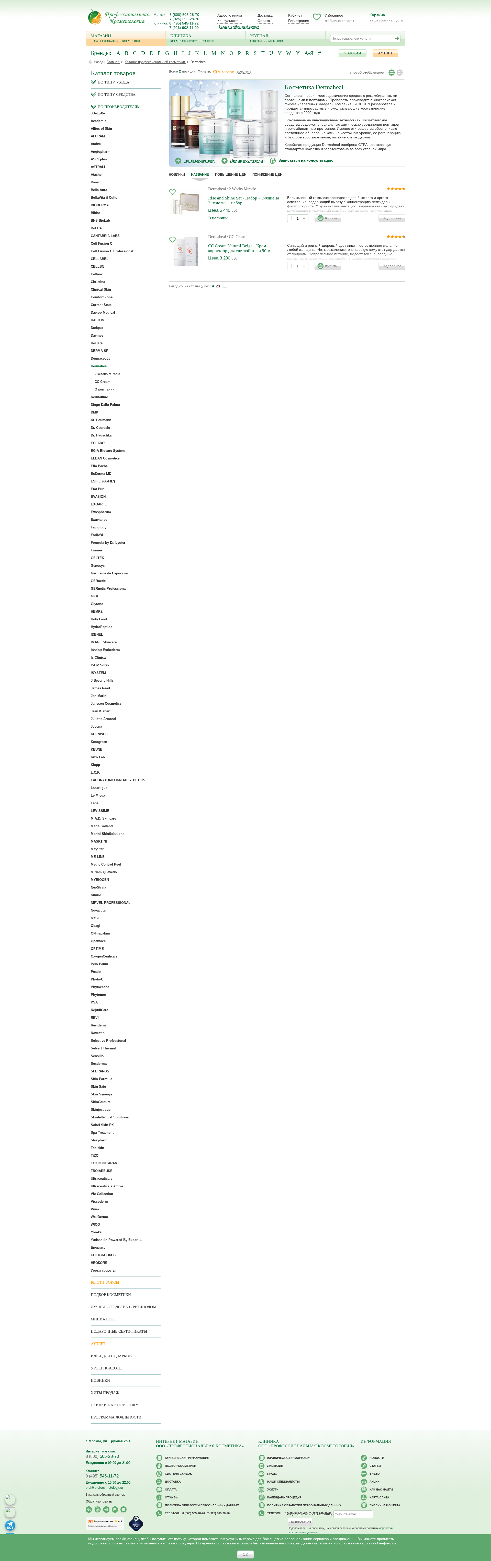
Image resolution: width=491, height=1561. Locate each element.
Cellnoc (97, 274)
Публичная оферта (385, 1505)
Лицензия (275, 1465)
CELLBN (97, 266)
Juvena (96, 726)
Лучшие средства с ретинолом (123, 1307)
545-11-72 (102, 1476)
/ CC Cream (236, 236)
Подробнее (392, 218)
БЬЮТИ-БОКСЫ (104, 1255)
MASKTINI (99, 841)
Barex (95, 182)
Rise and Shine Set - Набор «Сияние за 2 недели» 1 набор (243, 200)
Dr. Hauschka (101, 435)
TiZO (94, 1155)
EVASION (98, 497)
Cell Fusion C (101, 243)
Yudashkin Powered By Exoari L (116, 1240)
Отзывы (171, 1497)
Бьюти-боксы (105, 1282)
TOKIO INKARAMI (105, 1163)
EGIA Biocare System (108, 451)
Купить (331, 218)
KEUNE (96, 749)
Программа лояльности (116, 1417)
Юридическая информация (187, 1457)
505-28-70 (102, 1456)
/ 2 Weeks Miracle (241, 189)
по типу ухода (113, 82)
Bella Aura (99, 190)
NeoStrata (98, 887)
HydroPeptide (101, 627)
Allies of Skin (101, 129)
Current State (101, 305)
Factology (98, 527)
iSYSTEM (98, 673)
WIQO (95, 1224)
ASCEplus (99, 159)
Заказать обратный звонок (239, 26)
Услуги (272, 1489)
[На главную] (119, 16)
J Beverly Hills (102, 680)
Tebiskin (97, 1148)
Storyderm (99, 1140)
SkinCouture (100, 1102)
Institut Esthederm (105, 650)
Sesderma (99, 1064)
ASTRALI (98, 167)
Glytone (97, 604)
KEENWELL (100, 734)
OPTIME (97, 949)
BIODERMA (100, 205)
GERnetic (98, 581)
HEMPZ (97, 611)
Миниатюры (104, 1319)
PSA (94, 1002)
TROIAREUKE (102, 1171)
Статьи (375, 1465)
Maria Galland (102, 826)
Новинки (177, 174)
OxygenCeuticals (104, 956)
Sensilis (97, 1056)
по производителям (119, 107)
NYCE (95, 918)
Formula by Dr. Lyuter (108, 543)
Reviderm (98, 1025)
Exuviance (99, 520)
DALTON (97, 320)
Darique (97, 328)
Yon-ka (96, 1232)
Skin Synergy (101, 1094)
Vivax (95, 1209)
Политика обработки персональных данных (202, 1505)
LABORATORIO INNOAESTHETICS (118, 780)
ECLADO (98, 443)
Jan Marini (99, 696)
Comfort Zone (102, 297)
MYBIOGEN (100, 880)
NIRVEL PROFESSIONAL (110, 903)
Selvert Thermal (103, 1048)
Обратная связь (99, 1501)
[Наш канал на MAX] (123, 1509)
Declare (97, 343)
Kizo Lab (98, 757)
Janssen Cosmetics (106, 703)
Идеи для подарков (111, 1356)
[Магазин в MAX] (10, 1512)
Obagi (95, 926)
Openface (98, 941)
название (200, 174)
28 (218, 286)
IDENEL (97, 634)
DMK (94, 412)
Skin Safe (98, 1087)
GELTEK (97, 558)
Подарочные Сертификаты (119, 1331)
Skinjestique (100, 1109)
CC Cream (102, 382)
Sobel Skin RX (102, 1125)
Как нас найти (381, 1489)
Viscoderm (99, 1201)
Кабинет (295, 15)
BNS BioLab (100, 220)
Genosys (98, 565)
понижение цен (267, 174)
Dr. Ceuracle (100, 428)
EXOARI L (99, 504)
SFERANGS (100, 1071)
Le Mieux (98, 795)
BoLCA (96, 228)
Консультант (227, 21)
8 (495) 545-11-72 (184, 23)
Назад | (99, 62)
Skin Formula (101, 1079)
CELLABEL (99, 259)
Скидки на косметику (114, 1405)
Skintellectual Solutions (110, 1117)
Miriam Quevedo (104, 872)
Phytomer (98, 995)
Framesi (97, 550)
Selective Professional (108, 1041)
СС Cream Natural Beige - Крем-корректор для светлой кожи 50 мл (240, 248)
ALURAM (98, 136)
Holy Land (99, 619)
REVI (95, 1018)
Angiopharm (100, 151)
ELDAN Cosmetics (105, 458)
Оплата (264, 21)
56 (224, 286)
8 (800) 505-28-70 (184, 15)
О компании (105, 389)
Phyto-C (97, 979)
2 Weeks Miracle (107, 374)
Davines (97, 335)
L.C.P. (95, 772)
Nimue (96, 895)
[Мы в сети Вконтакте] (89, 1509)
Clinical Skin (101, 289)
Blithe (95, 213)
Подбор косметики (111, 1295)
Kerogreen (99, 742)
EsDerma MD (101, 474)
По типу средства (117, 94)
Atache (96, 174)
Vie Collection (102, 1194)
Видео (375, 1473)
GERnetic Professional (109, 588)
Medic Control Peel (106, 864)
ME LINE (98, 857)
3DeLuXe (98, 113)
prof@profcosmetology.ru (104, 1487)
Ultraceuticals (101, 1178)
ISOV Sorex (100, 665)
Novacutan (99, 910)
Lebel (95, 803)
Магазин (115, 38)
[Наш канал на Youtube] (97, 1509)
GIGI (94, 596)
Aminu (96, 144)
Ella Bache (99, 466)
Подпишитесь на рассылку (310, 1514)
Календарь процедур (284, 1497)
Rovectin (98, 1033)
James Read (100, 688)
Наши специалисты (283, 1481)
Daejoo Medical (103, 312)
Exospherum (101, 512)
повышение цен (230, 174)
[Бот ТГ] (10, 1525)
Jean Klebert (100, 711)
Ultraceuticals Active (107, 1186)
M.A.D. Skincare (103, 818)
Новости (377, 1457)
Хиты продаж (105, 1393)
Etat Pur (97, 489)
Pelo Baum (99, 964)
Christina (98, 282)
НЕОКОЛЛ (99, 1263)
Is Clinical (99, 657)
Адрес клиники (229, 15)
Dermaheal (217, 189)
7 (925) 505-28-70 (184, 19)
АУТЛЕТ (385, 53)
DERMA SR (99, 351)
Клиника (192, 38)
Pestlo (96, 972)
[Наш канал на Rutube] (115, 1509)
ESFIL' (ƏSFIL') (103, 481)
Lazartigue (99, 788)
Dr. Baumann (101, 420)
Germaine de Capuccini (109, 573)
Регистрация (298, 21)
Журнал (266, 38)
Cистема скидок (178, 1473)
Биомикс (98, 1247)
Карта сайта (379, 1497)
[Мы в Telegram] (106, 1509)
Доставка (265, 15)
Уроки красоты (103, 1270)
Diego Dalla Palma (105, 405)
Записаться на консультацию (305, 160)
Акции (375, 1481)
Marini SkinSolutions (107, 834)
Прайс (272, 1473)
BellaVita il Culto (104, 197)
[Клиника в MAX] (10, 1500)
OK (245, 1554)
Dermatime (99, 397)
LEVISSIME (100, 811)
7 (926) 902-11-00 (184, 28)
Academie (98, 121)
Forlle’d (97, 535)
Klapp (95, 765)
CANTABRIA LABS (105, 236)
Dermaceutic (100, 358)
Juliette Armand (103, 719)
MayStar (97, 849)
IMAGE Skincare (104, 642)
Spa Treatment (102, 1132)
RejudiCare (99, 1010)
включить (244, 71)
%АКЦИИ (352, 53)
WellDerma (99, 1217)
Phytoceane (100, 987)
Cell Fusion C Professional (112, 251)
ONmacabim (100, 933)
